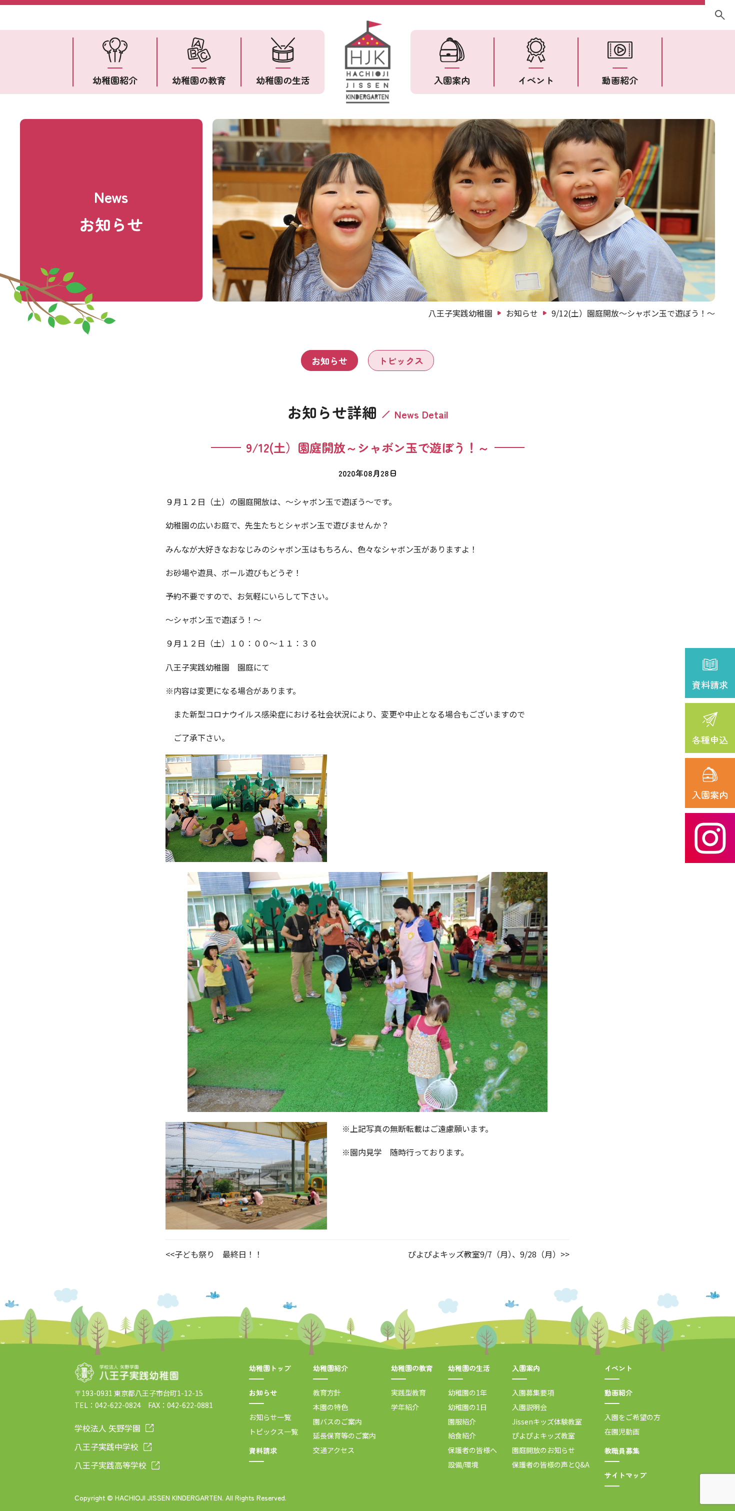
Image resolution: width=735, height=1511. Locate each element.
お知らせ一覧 (270, 1417)
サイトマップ (625, 1475)
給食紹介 (462, 1435)
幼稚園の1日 (467, 1407)
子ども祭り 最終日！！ (218, 1254)
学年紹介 (405, 1407)
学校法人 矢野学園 (107, 1428)
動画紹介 (620, 80)
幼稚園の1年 (467, 1393)
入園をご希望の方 (632, 1417)
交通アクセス (333, 1450)
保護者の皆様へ (472, 1450)
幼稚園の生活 (283, 80)
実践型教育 (408, 1393)
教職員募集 (622, 1451)
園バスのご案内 (337, 1421)
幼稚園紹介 (115, 80)
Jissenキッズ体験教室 (547, 1421)
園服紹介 (462, 1421)
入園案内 (710, 794)
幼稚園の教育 (199, 80)
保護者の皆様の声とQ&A (551, 1465)
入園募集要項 (533, 1393)
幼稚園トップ (270, 1368)
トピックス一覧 (273, 1431)
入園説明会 (529, 1407)
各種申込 (710, 739)
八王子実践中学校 (106, 1446)
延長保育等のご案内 (344, 1435)
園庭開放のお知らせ (543, 1450)
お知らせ (330, 360)
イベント (536, 80)
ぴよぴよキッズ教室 (543, 1435)
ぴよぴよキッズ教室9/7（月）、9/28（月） (484, 1254)
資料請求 (710, 684)
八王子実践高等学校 (110, 1465)
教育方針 (327, 1393)
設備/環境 (463, 1465)
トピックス (401, 360)
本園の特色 (330, 1407)
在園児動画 (622, 1431)
